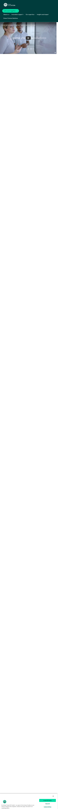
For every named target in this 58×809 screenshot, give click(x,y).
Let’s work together (10, 11)
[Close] (53, 796)
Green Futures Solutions (10, 18)
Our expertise (30, 14)
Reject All (47, 803)
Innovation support (17, 14)
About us (6, 14)
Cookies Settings (47, 806)
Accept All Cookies (47, 800)
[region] (28, 801)
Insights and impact (43, 14)
